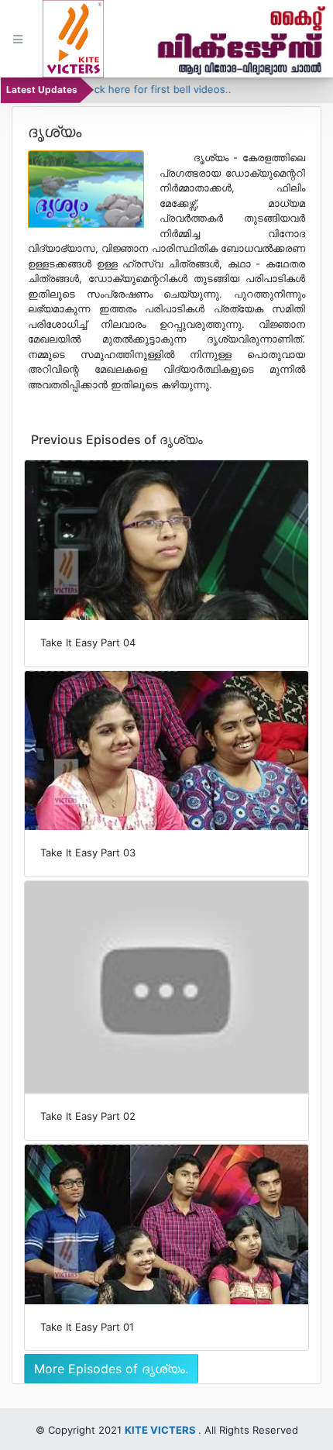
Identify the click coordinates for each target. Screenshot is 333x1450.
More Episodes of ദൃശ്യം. (111, 1368)
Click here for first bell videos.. (141, 89)
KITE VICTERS (160, 1430)
